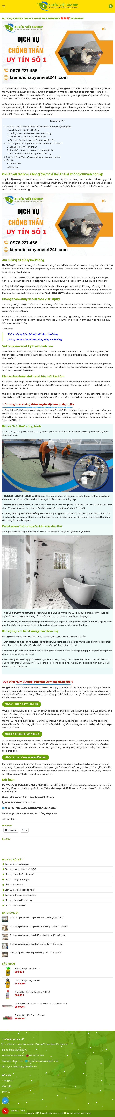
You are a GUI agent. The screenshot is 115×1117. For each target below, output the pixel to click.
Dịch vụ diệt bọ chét (14, 905)
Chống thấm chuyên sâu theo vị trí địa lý (29, 133)
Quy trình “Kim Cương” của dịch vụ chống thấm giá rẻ (32, 156)
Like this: (13, 166)
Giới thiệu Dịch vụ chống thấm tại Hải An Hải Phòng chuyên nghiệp (37, 126)
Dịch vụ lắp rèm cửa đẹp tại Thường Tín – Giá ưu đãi (36, 944)
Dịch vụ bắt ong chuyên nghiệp (20, 894)
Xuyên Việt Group (82, 1113)
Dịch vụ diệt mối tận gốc (16, 863)
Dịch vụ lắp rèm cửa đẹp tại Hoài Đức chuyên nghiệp (36, 917)
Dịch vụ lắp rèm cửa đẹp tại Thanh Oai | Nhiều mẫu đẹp (38, 935)
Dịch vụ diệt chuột (13, 884)
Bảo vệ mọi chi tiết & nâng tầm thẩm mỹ (29, 153)
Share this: (14, 163)
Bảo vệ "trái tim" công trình (22, 146)
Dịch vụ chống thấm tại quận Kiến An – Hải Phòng (32, 334)
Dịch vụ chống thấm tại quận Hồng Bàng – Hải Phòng (34, 339)
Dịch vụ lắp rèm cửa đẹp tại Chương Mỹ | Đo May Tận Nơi (39, 926)
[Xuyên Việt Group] (57, 6)
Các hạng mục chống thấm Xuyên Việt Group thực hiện (33, 143)
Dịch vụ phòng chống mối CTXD (20, 869)
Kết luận (9, 160)
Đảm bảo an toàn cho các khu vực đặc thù (30, 150)
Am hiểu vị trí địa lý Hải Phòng (23, 130)
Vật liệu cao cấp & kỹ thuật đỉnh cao (27, 136)
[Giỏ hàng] (111, 6)
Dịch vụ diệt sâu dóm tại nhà (19, 889)
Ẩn (63, 121)
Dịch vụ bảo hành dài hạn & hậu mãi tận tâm (31, 140)
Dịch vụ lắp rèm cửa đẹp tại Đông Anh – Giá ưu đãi (35, 953)
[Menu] (3, 6)
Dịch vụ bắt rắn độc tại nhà (18, 900)
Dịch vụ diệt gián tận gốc (17, 879)
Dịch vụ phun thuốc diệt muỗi (19, 874)
